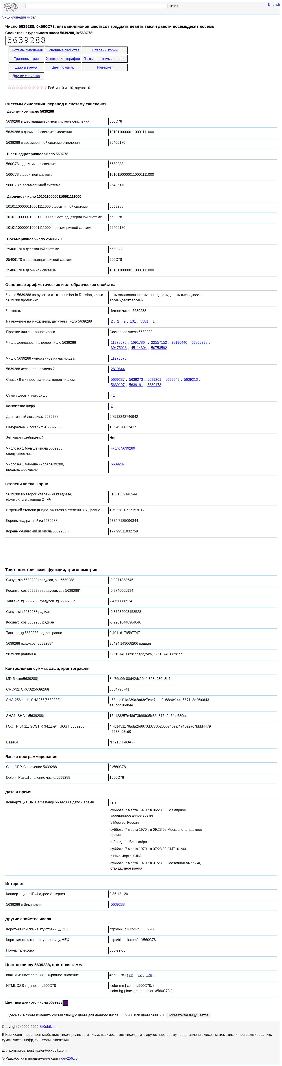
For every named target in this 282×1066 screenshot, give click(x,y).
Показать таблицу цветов (188, 1015)
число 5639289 (123, 448)
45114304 (139, 348)
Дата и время (26, 67)
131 (133, 321)
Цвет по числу (63, 67)
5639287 (118, 379)
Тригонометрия (26, 59)
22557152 (159, 342)
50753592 (159, 348)
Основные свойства (63, 50)
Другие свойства (26, 76)
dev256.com (70, 1058)
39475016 (119, 348)
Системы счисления (26, 50)
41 (113, 395)
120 (149, 975)
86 (131, 975)
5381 (144, 321)
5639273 (136, 379)
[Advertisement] (168, 63)
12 (140, 975)
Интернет (105, 67)
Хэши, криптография (63, 59)
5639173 (154, 385)
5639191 (136, 385)
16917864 (139, 342)
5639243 (173, 379)
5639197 (118, 385)
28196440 (179, 342)
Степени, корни (105, 50)
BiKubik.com (49, 1027)
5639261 (154, 379)
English (274, 4)
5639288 (118, 904)
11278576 (118, 342)
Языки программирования (104, 59)
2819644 (118, 369)
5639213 (191, 379)
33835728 (200, 342)
